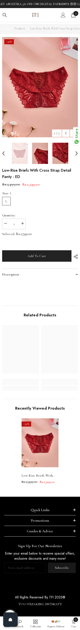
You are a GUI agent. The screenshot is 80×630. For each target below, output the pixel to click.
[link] (20, 382)
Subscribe (62, 568)
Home (6, 28)
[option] (40, 87)
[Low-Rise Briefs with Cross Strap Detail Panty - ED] (40, 442)
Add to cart (37, 256)
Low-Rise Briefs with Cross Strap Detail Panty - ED (39, 475)
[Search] (4, 15)
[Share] (74, 257)
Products (20, 28)
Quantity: (9, 215)
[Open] (10, 619)
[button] (66, 133)
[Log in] (63, 15)
